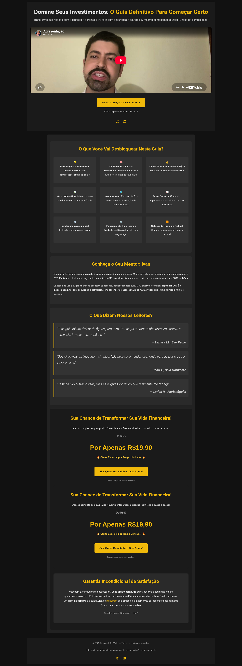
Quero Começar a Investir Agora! (121, 102)
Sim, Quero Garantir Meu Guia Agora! (121, 471)
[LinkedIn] (124, 121)
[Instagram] (117, 121)
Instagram (111, 600)
